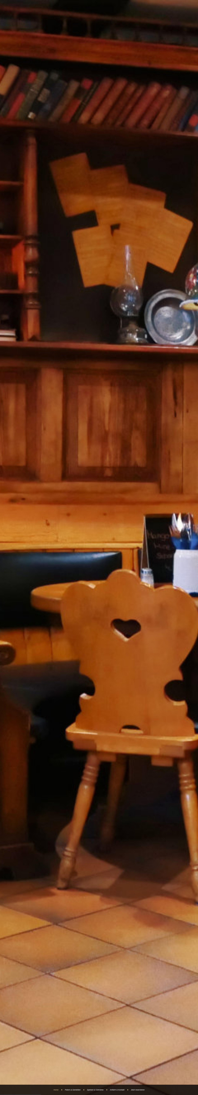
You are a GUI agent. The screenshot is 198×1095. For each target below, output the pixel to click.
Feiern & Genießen (73, 1090)
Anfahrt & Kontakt (117, 1090)
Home (56, 1090)
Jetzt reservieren (138, 1090)
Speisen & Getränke (95, 1090)
